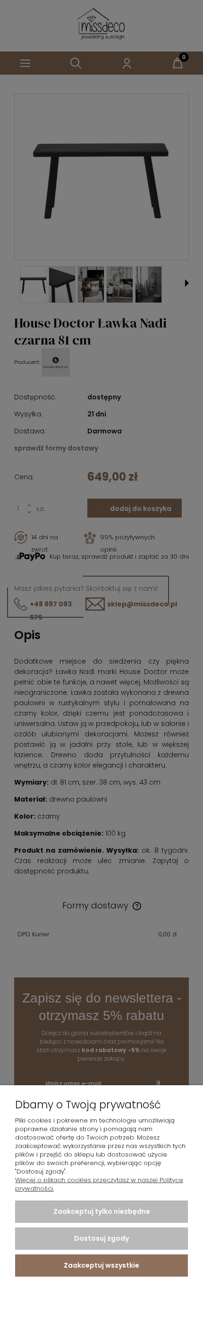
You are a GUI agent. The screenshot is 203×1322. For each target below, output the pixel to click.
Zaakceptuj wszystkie (101, 1265)
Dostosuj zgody (101, 1238)
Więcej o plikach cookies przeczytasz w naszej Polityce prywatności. (99, 1184)
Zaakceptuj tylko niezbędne (101, 1211)
